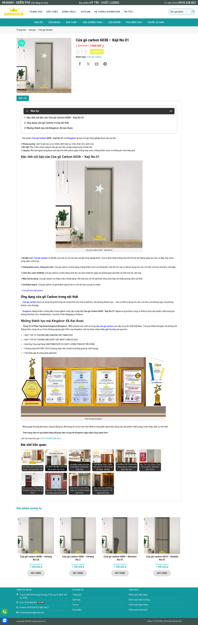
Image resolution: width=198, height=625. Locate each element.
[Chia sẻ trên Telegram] (105, 64)
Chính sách (68, 11)
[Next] (181, 548)
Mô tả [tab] (23, 98)
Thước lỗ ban (155, 22)
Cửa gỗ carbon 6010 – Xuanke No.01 (162, 558)
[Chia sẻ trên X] (88, 64)
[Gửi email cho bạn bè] (96, 64)
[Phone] (4, 611)
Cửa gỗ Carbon (46, 30)
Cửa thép (71, 22)
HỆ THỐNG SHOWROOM (107, 11)
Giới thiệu (52, 11)
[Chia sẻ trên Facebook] (80, 64)
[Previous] (16, 548)
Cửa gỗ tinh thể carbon (32, 290)
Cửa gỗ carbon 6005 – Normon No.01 (120, 558)
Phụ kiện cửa (134, 22)
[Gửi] (193, 12)
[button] (19, 89)
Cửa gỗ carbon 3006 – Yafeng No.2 (78, 558)
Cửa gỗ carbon (41, 258)
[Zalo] (4, 620)
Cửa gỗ (38, 22)
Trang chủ (35, 11)
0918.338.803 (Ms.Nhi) (50, 438)
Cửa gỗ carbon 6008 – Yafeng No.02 (36, 558)
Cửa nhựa (54, 22)
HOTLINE (85, 11)
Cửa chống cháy (92, 22)
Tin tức (128, 11)
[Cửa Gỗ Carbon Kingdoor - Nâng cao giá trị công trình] (13, 11)
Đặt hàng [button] (36, 573)
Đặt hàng (96, 51)
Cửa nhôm (114, 22)
